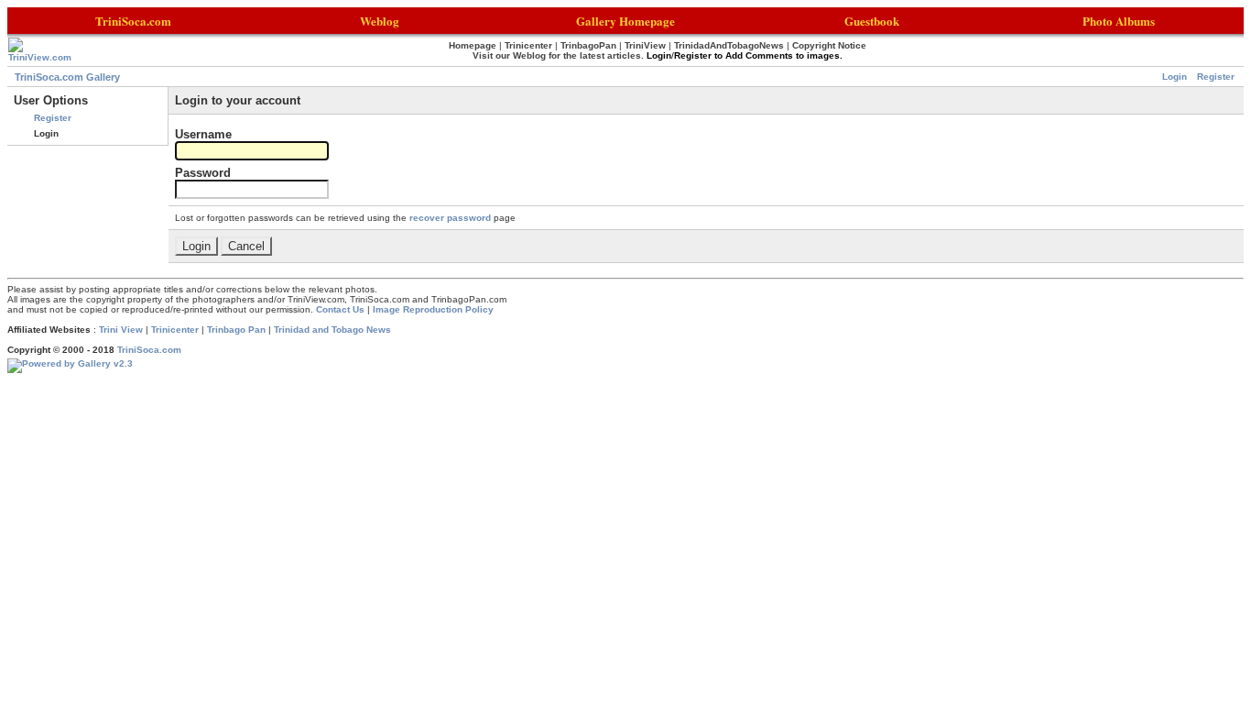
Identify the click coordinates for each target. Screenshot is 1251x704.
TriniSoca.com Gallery (67, 77)
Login (1174, 77)
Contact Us (340, 309)
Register (1216, 77)
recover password (450, 218)
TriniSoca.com (149, 350)
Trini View (121, 329)
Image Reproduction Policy (433, 309)
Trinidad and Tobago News (332, 329)
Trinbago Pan (236, 329)
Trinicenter (175, 329)
